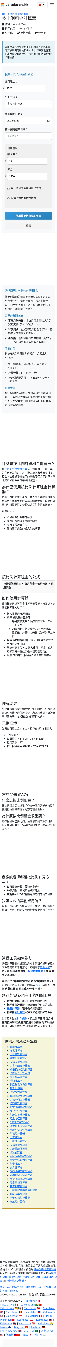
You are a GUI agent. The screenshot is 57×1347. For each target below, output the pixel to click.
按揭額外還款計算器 (21, 1069)
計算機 (9, 1334)
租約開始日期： (14, 114)
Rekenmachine (9, 1331)
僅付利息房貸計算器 (21, 1126)
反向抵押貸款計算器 (21, 1171)
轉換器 (14, 1290)
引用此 (8, 32)
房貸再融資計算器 (20, 1065)
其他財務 (45, 967)
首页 (4, 13)
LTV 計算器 (16, 1152)
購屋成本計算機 (18, 1194)
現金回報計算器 (18, 1182)
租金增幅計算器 (18, 1118)
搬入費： (12, 154)
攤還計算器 (13, 1008)
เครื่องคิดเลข (48, 1331)
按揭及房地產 (21, 13)
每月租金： (11, 81)
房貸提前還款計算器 (21, 1179)
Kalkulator (23, 1319)
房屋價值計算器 (18, 1141)
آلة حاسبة (29, 1331)
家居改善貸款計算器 (21, 1156)
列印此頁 (9, 28)
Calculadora (27, 1304)
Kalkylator (44, 1323)
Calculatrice (31, 1316)
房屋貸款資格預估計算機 (24, 1190)
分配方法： (11, 97)
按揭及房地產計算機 (45, 1269)
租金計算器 (21, 469)
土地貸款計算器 (18, 1054)
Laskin (4, 1327)
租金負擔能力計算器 (21, 1160)
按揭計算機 (16, 1050)
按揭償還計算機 (18, 1062)
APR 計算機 (16, 1088)
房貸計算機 (16, 1167)
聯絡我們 (30, 1287)
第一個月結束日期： (16, 129)
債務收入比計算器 (20, 1073)
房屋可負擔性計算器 (21, 1130)
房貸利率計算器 (18, 1186)
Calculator (30, 1308)
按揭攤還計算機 (18, 1145)
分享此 (42, 32)
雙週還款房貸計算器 (21, 1096)
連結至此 (25, 32)
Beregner (31, 1301)
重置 (28, 225)
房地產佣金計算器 (20, 1099)
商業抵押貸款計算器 (21, 1107)
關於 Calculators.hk (11, 1287)
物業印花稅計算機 (20, 1197)
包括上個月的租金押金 (23, 198)
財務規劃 (22, 1018)
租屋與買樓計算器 (20, 1114)
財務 (10, 13)
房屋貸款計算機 (18, 1148)
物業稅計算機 (17, 1201)
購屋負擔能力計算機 (21, 1084)
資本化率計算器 (18, 1058)
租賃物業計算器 (18, 1077)
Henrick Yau (18, 24)
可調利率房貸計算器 (21, 1175)
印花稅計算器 (17, 1133)
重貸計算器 (16, 1137)
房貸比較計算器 (18, 1111)
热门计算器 (44, 1287)
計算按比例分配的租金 (28, 216)
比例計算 (9, 469)
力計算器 (20, 1012)
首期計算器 (16, 1081)
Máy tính (19, 1327)
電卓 (25, 1334)
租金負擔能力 (35, 971)
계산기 (38, 1334)
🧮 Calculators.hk (14, 5)
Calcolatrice (7, 1304)
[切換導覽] (51, 5)
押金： (11, 169)
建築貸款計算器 (18, 1103)
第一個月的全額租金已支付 (26, 188)
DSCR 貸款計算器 (19, 1122)
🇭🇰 (40, 4)
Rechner (36, 1327)
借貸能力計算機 (18, 1092)
